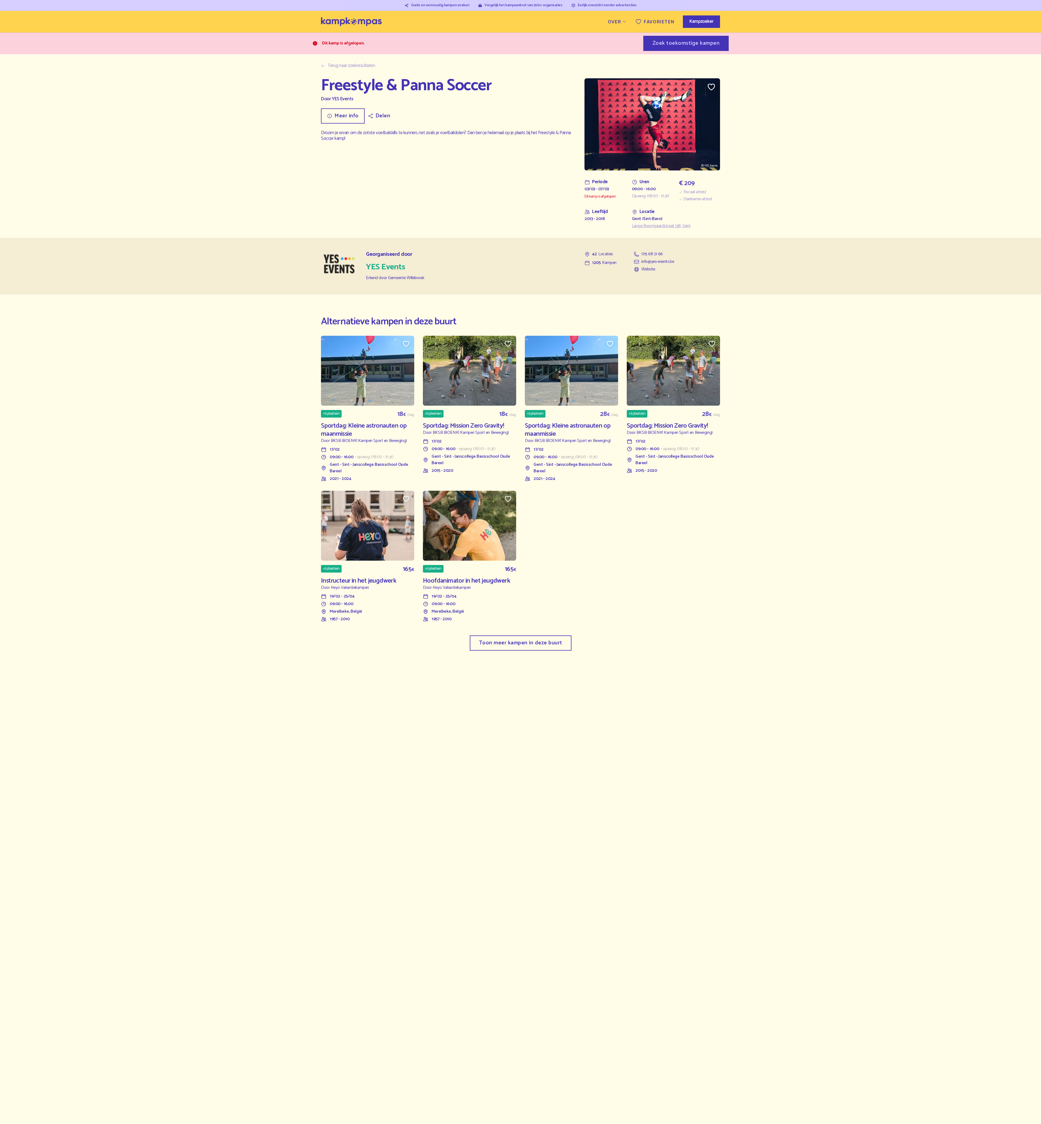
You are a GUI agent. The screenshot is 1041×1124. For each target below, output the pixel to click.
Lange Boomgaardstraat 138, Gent (661, 226)
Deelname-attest (697, 199)
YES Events (343, 99)
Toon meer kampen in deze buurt (520, 642)
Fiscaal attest (694, 192)
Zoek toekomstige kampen (686, 43)
